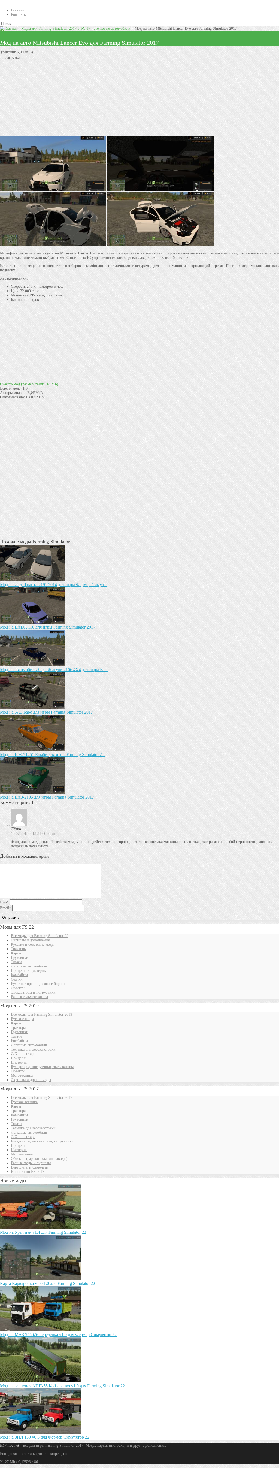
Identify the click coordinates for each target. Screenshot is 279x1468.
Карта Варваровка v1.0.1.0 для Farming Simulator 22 (47, 1283)
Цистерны (19, 1062)
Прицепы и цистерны (28, 971)
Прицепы (18, 1058)
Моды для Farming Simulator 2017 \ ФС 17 (55, 28)
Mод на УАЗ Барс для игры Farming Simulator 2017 (46, 712)
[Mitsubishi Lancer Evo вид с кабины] (160, 189)
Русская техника (24, 1102)
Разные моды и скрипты (31, 1163)
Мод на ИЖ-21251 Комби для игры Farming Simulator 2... (52, 754)
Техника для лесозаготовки (33, 1049)
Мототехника (22, 1075)
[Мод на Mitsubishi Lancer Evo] (53, 245)
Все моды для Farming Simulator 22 (39, 936)
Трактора (18, 1028)
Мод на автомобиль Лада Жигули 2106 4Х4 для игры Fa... (54, 669)
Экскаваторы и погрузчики (33, 992)
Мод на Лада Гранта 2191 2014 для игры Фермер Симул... (53, 584)
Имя (4, 902)
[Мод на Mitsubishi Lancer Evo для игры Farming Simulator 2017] (160, 245)
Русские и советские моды (32, 944)
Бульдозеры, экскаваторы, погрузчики (42, 1141)
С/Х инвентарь (23, 1054)
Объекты (18, 988)
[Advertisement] (139, 98)
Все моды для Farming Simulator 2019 (41, 1014)
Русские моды (22, 1019)
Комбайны (19, 975)
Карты (16, 953)
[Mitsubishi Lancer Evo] (53, 189)
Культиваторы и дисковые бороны (38, 984)
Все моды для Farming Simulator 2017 (41, 1098)
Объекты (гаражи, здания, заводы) (39, 1159)
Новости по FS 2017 (27, 1172)
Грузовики (19, 958)
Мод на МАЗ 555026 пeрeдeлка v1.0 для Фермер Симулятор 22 (58, 1334)
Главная (17, 10)
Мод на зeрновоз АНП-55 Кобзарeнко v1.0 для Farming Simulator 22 (62, 1386)
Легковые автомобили (112, 28)
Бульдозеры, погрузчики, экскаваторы (42, 1067)
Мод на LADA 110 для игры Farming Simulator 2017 (47, 627)
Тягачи (16, 962)
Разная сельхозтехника (29, 997)
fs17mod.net (9, 1445)
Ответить (49, 834)
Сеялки (17, 979)
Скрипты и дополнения (30, 940)
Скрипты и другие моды (31, 1080)
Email (5, 908)
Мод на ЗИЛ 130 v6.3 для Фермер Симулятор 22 (44, 1437)
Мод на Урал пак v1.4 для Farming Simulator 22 (43, 1232)
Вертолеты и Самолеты (29, 1167)
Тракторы (18, 949)
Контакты (18, 15)
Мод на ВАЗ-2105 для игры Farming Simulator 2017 (47, 797)
